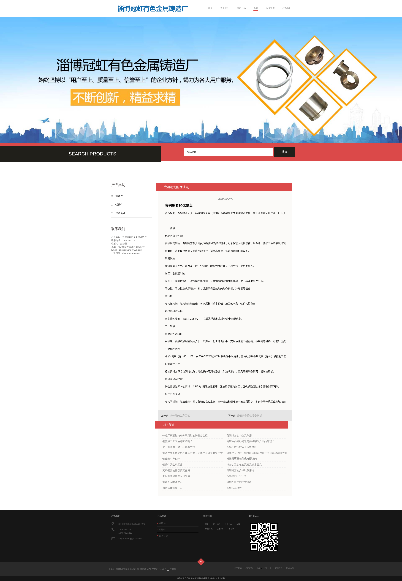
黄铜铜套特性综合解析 (249, 415)
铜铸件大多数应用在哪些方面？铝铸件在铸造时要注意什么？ (192, 454)
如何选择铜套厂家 (172, 487)
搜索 (284, 151)
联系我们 (286, 8)
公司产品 (241, 8)
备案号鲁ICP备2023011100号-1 (152, 569)
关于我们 (224, 8)
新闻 (256, 8)
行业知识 (270, 8)
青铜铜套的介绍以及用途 (240, 470)
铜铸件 (119, 196)
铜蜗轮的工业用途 (237, 476)
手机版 (173, 569)
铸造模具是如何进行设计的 (242, 458)
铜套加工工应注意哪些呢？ (177, 441)
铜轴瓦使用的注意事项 (239, 482)
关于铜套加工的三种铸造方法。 (180, 447)
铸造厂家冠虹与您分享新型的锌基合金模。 (186, 435)
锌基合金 (120, 213)
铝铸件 (119, 204)
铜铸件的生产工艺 (180, 415)
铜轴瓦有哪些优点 (172, 482)
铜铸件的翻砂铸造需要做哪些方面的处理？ (250, 441)
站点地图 (290, 568)
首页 (210, 8)
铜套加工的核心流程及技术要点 (244, 464)
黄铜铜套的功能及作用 (239, 435)
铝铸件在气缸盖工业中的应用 (243, 447)
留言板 (231, 529)
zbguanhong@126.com (130, 538)
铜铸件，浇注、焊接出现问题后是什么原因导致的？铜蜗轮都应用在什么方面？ (257, 454)
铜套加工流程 (234, 487)
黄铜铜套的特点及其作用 (176, 470)
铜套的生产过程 (171, 458)
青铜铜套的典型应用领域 (176, 476)
